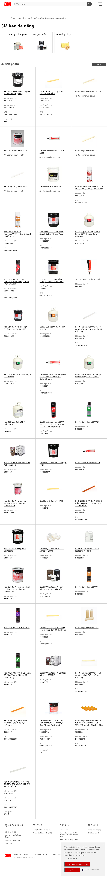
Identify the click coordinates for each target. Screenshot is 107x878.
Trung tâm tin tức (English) (42, 830)
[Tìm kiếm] (89, 4)
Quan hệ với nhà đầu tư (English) (13, 836)
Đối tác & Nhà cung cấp (12, 840)
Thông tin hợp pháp (21, 854)
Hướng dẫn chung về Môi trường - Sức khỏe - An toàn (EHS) (69, 835)
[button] (90, 870)
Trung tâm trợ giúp (94, 830)
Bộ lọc (99, 64)
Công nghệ (8, 843)
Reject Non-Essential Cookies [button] (77, 864)
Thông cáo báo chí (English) (42, 833)
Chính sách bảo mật (40, 854)
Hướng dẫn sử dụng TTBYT (69, 840)
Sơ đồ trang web (93, 833)
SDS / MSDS (64, 830)
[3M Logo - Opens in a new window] (7, 4)
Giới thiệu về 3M (10, 832)
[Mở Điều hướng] (100, 5)
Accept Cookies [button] (72, 870)
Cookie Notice (71, 858)
